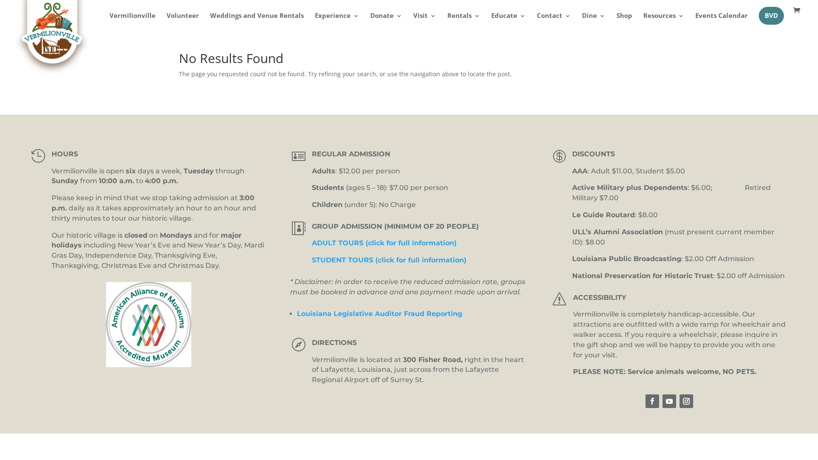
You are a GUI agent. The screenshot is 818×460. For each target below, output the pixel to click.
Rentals (459, 16)
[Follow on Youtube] (669, 401)
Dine (589, 16)
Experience (333, 16)
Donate (382, 16)
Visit (420, 16)
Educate (504, 16)
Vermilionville (132, 16)
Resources (659, 16)
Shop (624, 16)
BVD (771, 15)
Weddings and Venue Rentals (257, 16)
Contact (549, 16)
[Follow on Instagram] (686, 401)
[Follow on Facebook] (652, 401)
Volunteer (183, 16)
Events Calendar (721, 16)
